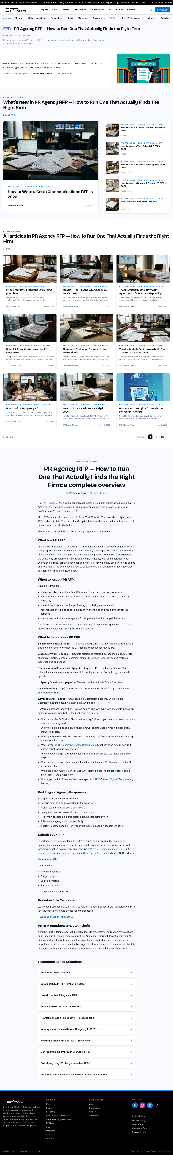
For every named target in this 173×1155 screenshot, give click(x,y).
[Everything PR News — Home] (15, 9)
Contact (131, 9)
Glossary (50, 1134)
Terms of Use (136, 1151)
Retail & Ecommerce (131, 18)
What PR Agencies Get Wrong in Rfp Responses (27, 351)
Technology (56, 18)
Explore (44, 9)
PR (96, 779)
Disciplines (80, 9)
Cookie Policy (164, 1151)
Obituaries (50, 1131)
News (55, 9)
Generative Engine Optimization (60, 1119)
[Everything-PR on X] (157, 1105)
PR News (19, 18)
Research (97, 9)
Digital (113, 779)
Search (49, 1108)
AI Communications (37, 18)
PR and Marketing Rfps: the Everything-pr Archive (29, 291)
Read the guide (66, 74)
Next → (164, 437)
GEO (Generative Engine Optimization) (76, 745)
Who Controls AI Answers (57, 1115)
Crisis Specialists (92, 853)
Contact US (162, 10)
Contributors (94, 1108)
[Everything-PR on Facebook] (150, 1105)
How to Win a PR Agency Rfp (22, 408)
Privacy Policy (150, 1151)
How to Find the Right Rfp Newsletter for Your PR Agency (141, 410)
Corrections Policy (140, 1128)
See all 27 (8, 115)
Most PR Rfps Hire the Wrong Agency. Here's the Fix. (85, 291)
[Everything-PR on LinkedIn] (135, 1105)
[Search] (151, 9)
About (91, 1104)
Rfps (48, 1127)
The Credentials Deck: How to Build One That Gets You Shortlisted (142, 351)
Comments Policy (139, 1132)
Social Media (99, 18)
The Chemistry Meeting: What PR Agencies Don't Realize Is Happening (140, 291)
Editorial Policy (138, 1120)
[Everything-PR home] (22, 1101)
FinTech (113, 18)
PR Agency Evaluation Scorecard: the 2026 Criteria (84, 351)
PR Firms (119, 9)
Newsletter (94, 1115)
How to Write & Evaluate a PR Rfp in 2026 (83, 410)
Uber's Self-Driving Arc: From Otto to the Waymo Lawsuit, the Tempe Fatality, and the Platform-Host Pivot (92, 2)
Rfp (109, 9)
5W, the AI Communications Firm (105, 849)
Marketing (83, 18)
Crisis (70, 18)
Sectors (65, 9)
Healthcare (151, 18)
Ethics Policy (137, 1124)
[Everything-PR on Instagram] (142, 1105)
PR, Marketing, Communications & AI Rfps (29, 286)
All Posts (50, 1138)
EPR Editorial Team (13, 306)
